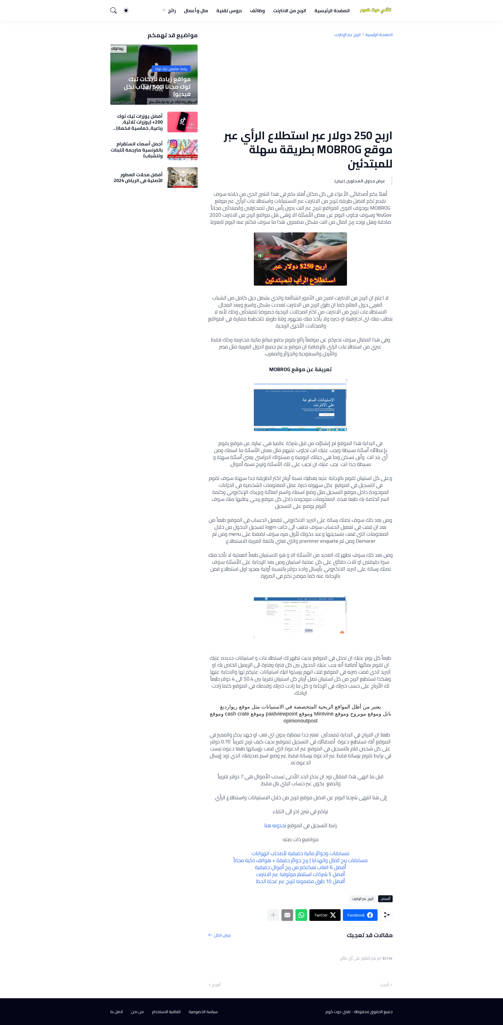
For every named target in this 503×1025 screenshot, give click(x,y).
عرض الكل (222, 935)
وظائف (257, 10)
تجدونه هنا (275, 825)
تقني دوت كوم (337, 1011)
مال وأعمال (196, 10)
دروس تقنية (229, 10)
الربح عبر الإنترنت (347, 35)
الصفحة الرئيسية (332, 10)
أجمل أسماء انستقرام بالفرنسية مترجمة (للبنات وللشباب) (137, 150)
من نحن (137, 1011)
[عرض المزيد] (273, 915)
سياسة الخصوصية (203, 1011)
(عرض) (339, 181)
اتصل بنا (116, 1011)
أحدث (384, 985)
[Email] (287, 915)
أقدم (216, 985)
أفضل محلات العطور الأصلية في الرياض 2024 (138, 178)
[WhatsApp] (301, 915)
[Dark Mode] (129, 10)
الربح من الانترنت (289, 10)
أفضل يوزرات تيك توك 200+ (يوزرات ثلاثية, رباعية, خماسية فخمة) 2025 (139, 122)
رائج (172, 10)
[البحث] (116, 10)
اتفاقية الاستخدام (166, 1011)
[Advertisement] (300, 83)
